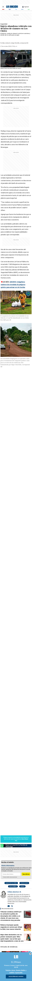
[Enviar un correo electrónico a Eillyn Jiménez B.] (9, 906)
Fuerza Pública (13, 886)
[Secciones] (3, 6)
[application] (16, 58)
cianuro (22, 886)
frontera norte (24, 883)
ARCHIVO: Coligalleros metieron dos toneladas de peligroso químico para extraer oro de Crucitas (13, 284)
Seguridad (3, 24)
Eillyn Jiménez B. (6, 43)
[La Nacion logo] (12, 6)
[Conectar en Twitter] (12, 906)
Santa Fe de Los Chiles (11, 883)
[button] (16, 58)
